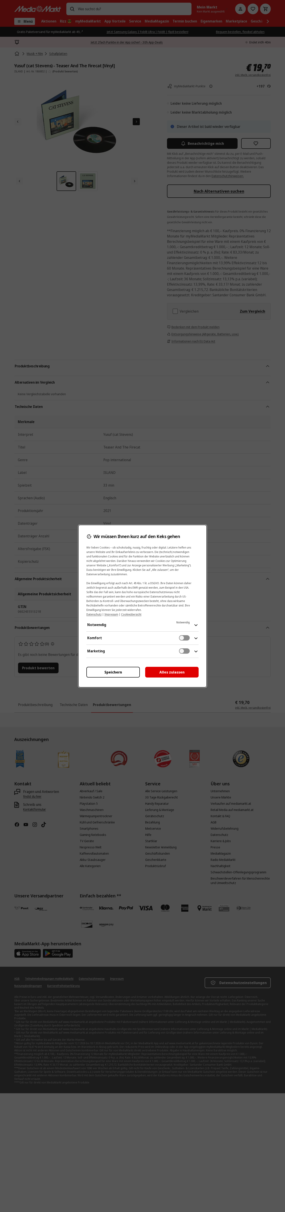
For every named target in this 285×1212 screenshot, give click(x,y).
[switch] (184, 638)
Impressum (111, 614)
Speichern (113, 672)
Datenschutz (94, 614)
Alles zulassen (172, 672)
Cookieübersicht (131, 614)
